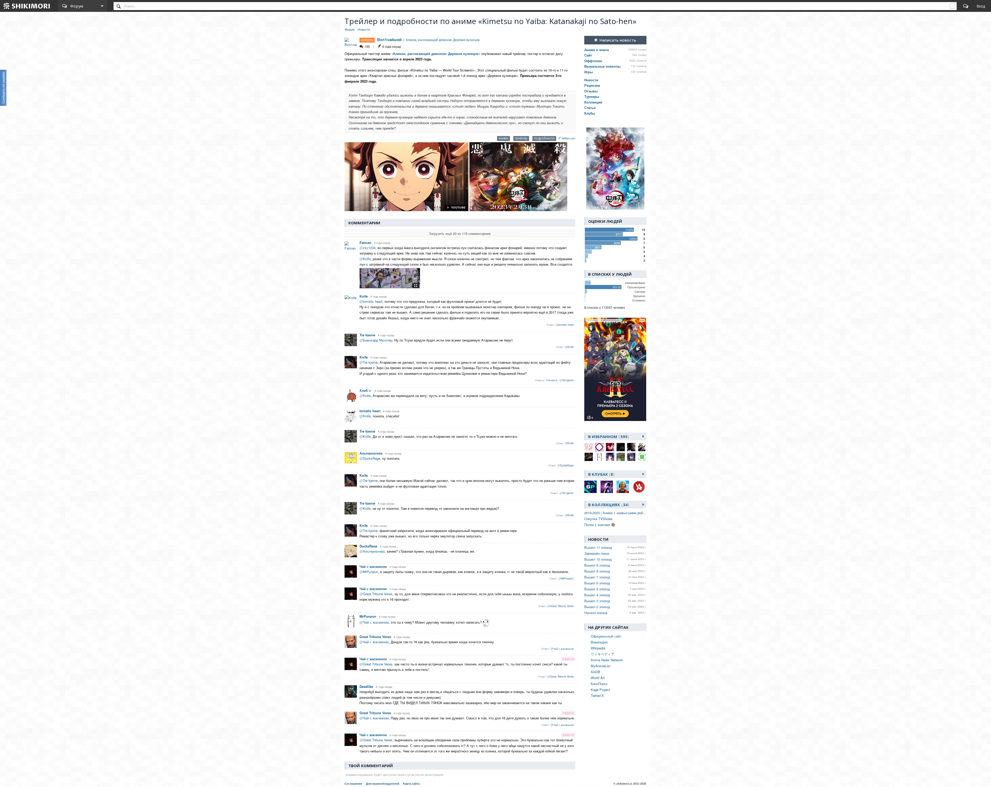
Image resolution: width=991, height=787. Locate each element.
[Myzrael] (610, 457)
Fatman (365, 242)
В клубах (600, 474)
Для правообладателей (382, 783)
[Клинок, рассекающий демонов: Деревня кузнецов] (615, 169)
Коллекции (593, 102)
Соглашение (353, 783)
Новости (591, 79)
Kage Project (600, 689)
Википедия (599, 642)
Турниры (591, 96)
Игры (588, 71)
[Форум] (965, 6)
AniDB (595, 671)
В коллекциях (608, 504)
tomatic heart (369, 410)
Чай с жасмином (373, 566)
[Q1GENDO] (620, 457)
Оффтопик (593, 60)
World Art (598, 677)
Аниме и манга (596, 49)
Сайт (588, 55)
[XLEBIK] (642, 457)
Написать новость (618, 40)
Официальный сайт (606, 636)
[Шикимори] (27, 6)
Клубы (589, 113)
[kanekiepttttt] (620, 447)
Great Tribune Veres (375, 636)
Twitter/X (597, 695)
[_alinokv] (588, 447)
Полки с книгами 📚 (599, 524)
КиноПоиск (599, 683)
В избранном (607, 436)
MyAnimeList (600, 665)
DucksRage (368, 546)
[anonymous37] (599, 447)
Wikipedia (598, 648)
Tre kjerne (367, 334)
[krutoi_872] (631, 447)
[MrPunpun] (599, 457)
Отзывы (591, 91)
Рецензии (592, 85)
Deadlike (366, 686)
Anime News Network (607, 659)
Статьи (590, 107)
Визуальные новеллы (602, 66)
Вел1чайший (389, 39)
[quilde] (631, 457)
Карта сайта (411, 783)
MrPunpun (367, 616)
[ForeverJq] (610, 447)
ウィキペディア (602, 653)
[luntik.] (588, 457)
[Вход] (981, 6)
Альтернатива (370, 453)
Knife (363, 296)
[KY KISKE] (642, 447)
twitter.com (568, 138)
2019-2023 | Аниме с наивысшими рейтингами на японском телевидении (640, 512)
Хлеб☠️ (365, 390)
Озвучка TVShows (598, 518)
